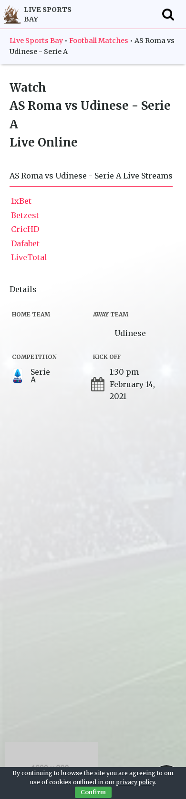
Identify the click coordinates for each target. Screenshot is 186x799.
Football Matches (98, 40)
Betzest (25, 215)
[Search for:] (168, 14)
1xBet (21, 201)
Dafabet (25, 243)
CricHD (25, 229)
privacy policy (135, 782)
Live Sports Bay (36, 40)
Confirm (93, 792)
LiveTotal (29, 257)
